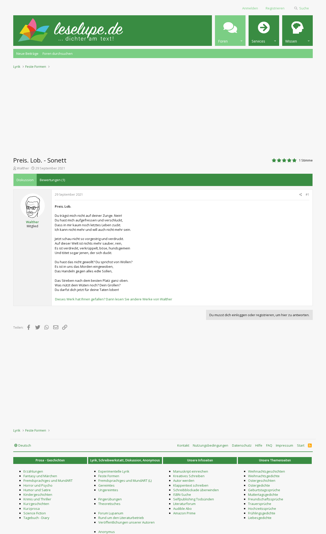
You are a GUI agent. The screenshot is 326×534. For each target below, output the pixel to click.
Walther (23, 168)
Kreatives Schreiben (189, 476)
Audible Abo (182, 508)
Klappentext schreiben (190, 485)
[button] (230, 30)
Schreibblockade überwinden (196, 490)
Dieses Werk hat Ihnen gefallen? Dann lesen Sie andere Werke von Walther (113, 299)
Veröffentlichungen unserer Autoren (126, 522)
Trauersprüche (259, 503)
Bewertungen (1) (52, 180)
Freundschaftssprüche (265, 499)
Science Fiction (34, 513)
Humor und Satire (37, 490)
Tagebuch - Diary (36, 517)
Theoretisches (109, 503)
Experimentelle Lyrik (113, 471)
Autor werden (183, 480)
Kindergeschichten (37, 494)
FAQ (269, 445)
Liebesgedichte (259, 517)
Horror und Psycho (37, 485)
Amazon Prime (184, 513)
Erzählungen (33, 471)
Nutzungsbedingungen (210, 445)
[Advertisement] (163, 111)
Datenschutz (242, 445)
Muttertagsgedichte (263, 494)
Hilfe (258, 445)
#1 (307, 194)
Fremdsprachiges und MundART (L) (125, 480)
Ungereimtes (108, 490)
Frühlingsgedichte (261, 513)
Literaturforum (184, 503)
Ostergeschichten (261, 480)
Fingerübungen (110, 499)
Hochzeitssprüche (262, 508)
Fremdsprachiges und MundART (48, 480)
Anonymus (106, 531)
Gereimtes (106, 485)
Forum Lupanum (110, 513)
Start (300, 445)
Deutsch (24, 445)
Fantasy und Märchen (40, 476)
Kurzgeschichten (36, 503)
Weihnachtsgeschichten (266, 471)
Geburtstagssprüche (264, 490)
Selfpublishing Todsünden (193, 499)
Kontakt (183, 445)
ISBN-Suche (182, 494)
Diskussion (25, 180)
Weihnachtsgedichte (264, 476)
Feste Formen (108, 476)
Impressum (284, 445)
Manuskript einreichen (190, 471)
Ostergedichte (259, 485)
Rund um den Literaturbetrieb (121, 517)
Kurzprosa (31, 508)
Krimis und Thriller (37, 499)
